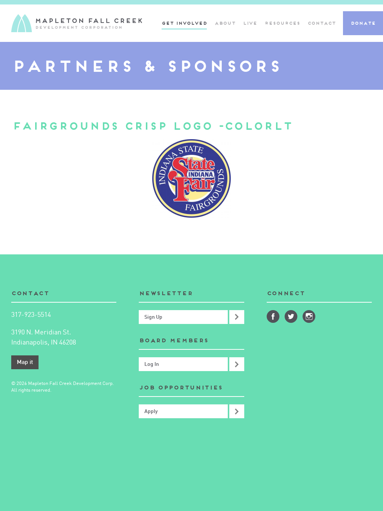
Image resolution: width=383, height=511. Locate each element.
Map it (25, 362)
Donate (363, 23)
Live (250, 23)
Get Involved (184, 23)
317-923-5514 (31, 315)
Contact (321, 23)
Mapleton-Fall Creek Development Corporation (76, 23)
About (224, 23)
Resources (282, 23)
